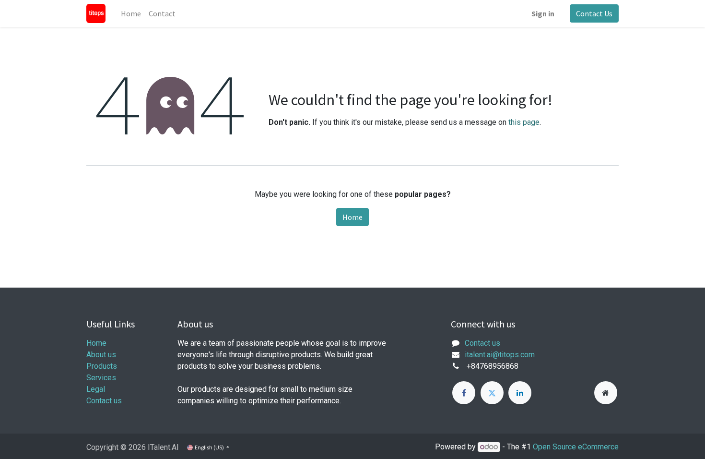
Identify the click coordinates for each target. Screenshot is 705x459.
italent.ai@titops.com (500, 354)
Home (352, 217)
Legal (95, 389)
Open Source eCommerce (576, 446)
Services (101, 377)
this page (524, 122)
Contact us (104, 400)
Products (101, 366)
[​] (463, 392)
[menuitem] (131, 13)
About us (101, 354)
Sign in (542, 13)
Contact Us (594, 13)
